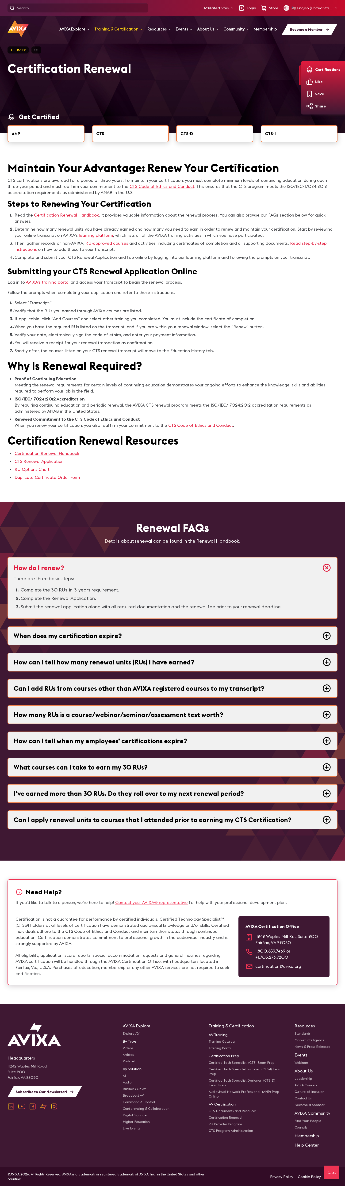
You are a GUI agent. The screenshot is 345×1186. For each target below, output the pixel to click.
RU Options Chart (32, 469)
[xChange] (43, 1106)
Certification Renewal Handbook (66, 215)
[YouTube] (21, 1106)
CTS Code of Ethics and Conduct (162, 186)
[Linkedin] (11, 1106)
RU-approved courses (106, 243)
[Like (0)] (309, 81)
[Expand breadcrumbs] (36, 50)
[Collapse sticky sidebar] (300, 75)
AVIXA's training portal (47, 282)
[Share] (309, 106)
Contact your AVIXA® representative (151, 902)
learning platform (96, 235)
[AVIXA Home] (18, 28)
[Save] (309, 94)
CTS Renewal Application (39, 461)
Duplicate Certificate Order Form (47, 477)
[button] (218, 8)
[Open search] (12, 8)
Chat (332, 1172)
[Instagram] (54, 1106)
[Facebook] (32, 1106)
